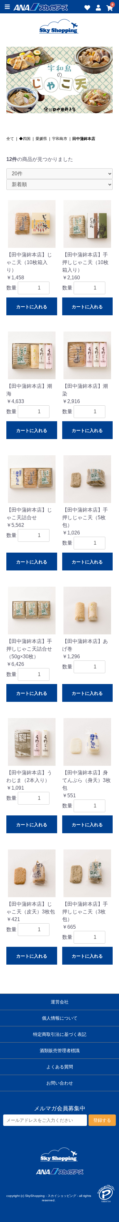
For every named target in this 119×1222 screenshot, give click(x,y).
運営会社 (60, 1001)
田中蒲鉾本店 (83, 138)
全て (10, 138)
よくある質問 (59, 1066)
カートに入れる (31, 306)
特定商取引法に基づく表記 (59, 1034)
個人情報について (59, 1018)
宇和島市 (59, 138)
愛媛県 (41, 138)
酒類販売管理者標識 (60, 1050)
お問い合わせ (59, 1083)
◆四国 (24, 138)
